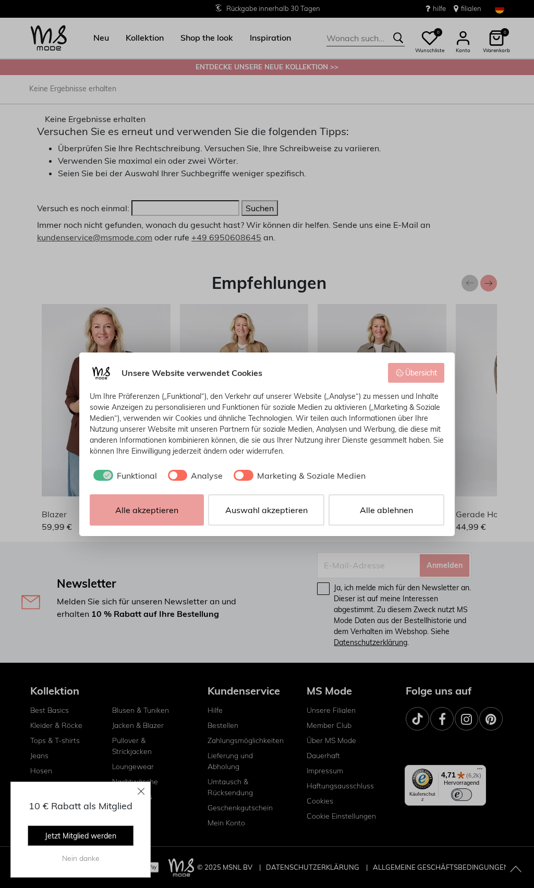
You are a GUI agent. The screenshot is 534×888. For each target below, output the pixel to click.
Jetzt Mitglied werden (80, 836)
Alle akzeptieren (146, 510)
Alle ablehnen (386, 510)
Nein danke (81, 858)
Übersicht (421, 373)
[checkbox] (123, 475)
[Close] (141, 791)
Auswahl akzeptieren (266, 510)
